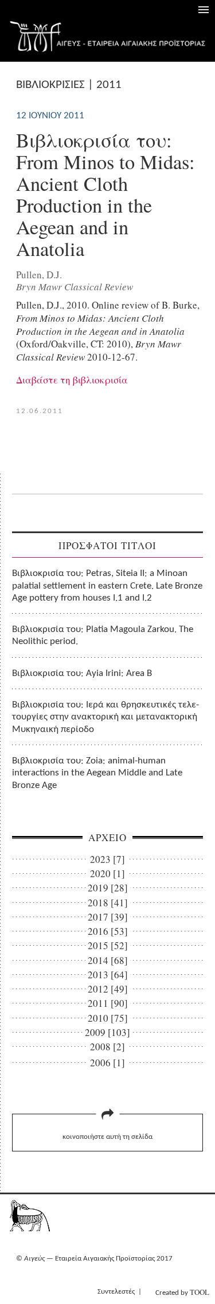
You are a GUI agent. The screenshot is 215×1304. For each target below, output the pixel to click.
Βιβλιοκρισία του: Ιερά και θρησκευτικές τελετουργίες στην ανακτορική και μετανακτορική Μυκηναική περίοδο (105, 717)
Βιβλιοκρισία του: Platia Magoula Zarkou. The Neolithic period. (102, 635)
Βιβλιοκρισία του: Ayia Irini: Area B (82, 673)
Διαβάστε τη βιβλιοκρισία (72, 379)
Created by (182, 1292)
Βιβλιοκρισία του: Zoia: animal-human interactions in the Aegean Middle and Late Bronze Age (97, 773)
